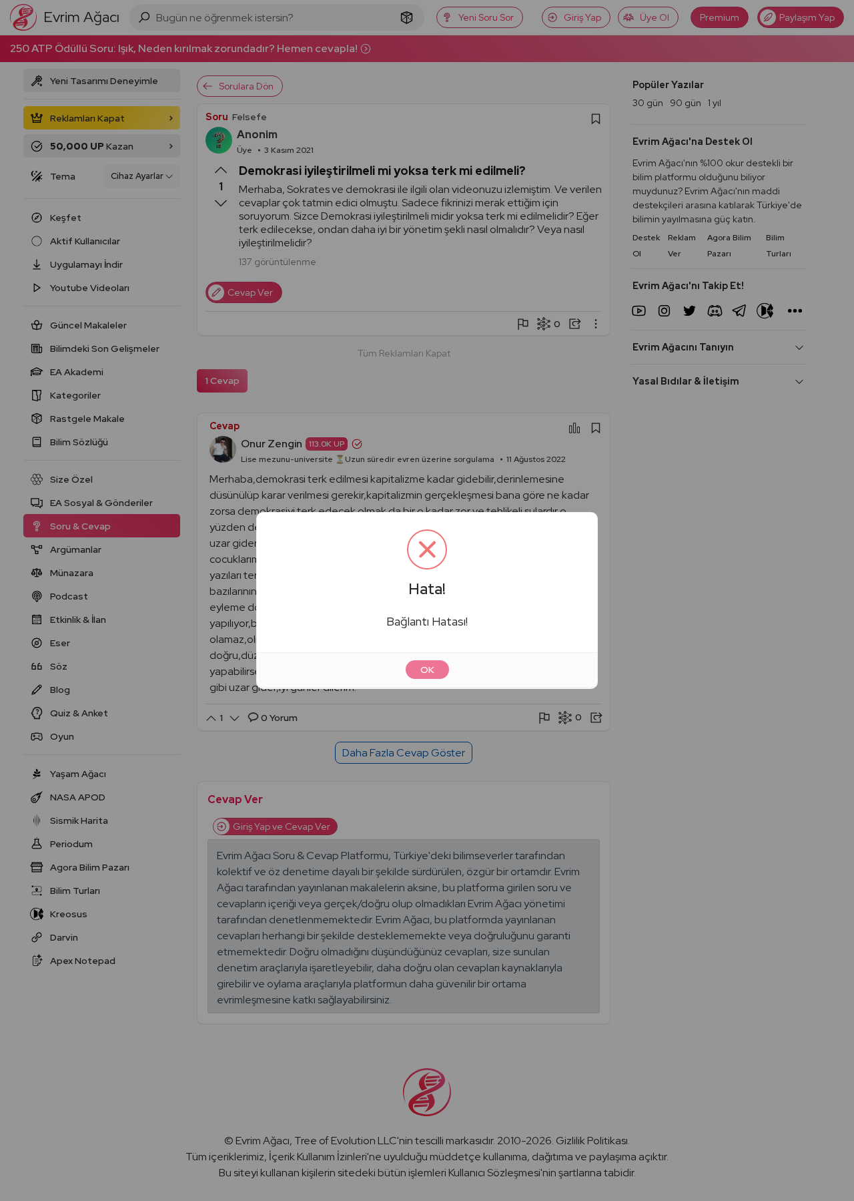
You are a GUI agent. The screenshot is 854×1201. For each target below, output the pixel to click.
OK (427, 670)
